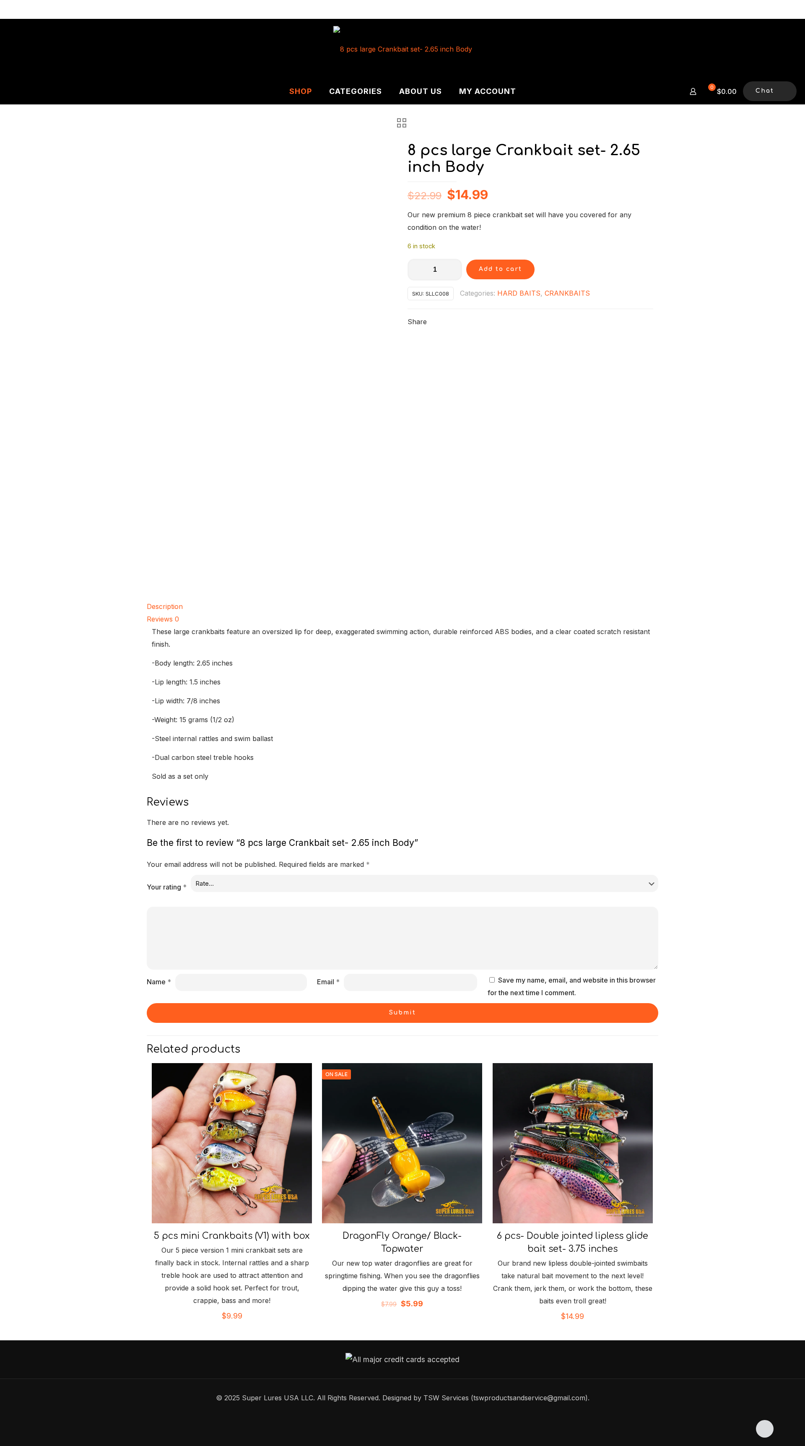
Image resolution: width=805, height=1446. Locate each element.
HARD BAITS (518, 293)
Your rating (167, 887)
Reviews (163, 619)
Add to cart (500, 269)
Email (328, 982)
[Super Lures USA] (402, 48)
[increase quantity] (452, 269)
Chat (765, 91)
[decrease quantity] (417, 269)
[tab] (402, 606)
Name (159, 982)
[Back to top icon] (765, 1429)
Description (165, 606)
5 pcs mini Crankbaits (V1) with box (232, 1236)
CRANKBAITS (567, 293)
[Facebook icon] (403, 1415)
